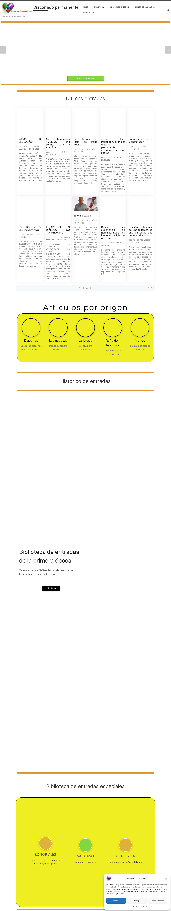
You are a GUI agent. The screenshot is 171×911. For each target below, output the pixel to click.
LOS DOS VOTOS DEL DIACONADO (30, 228)
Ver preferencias (157, 900)
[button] (166, 878)
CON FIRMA (125, 856)
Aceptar (116, 900)
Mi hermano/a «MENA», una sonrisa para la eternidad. (58, 143)
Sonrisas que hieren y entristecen (140, 140)
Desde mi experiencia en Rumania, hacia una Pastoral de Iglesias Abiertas (113, 233)
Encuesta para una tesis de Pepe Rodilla (85, 142)
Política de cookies (131, 906)
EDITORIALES (45, 854)
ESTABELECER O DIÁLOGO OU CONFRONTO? (58, 230)
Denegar (136, 900)
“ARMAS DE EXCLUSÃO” (30, 140)
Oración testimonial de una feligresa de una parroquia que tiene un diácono (140, 231)
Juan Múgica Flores (112, 243)
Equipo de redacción (85, 149)
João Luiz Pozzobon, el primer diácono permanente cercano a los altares (113, 146)
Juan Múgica (57, 152)
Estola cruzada (82, 215)
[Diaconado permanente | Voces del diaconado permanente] (17, 8)
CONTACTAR (143, 906)
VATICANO (85, 856)
